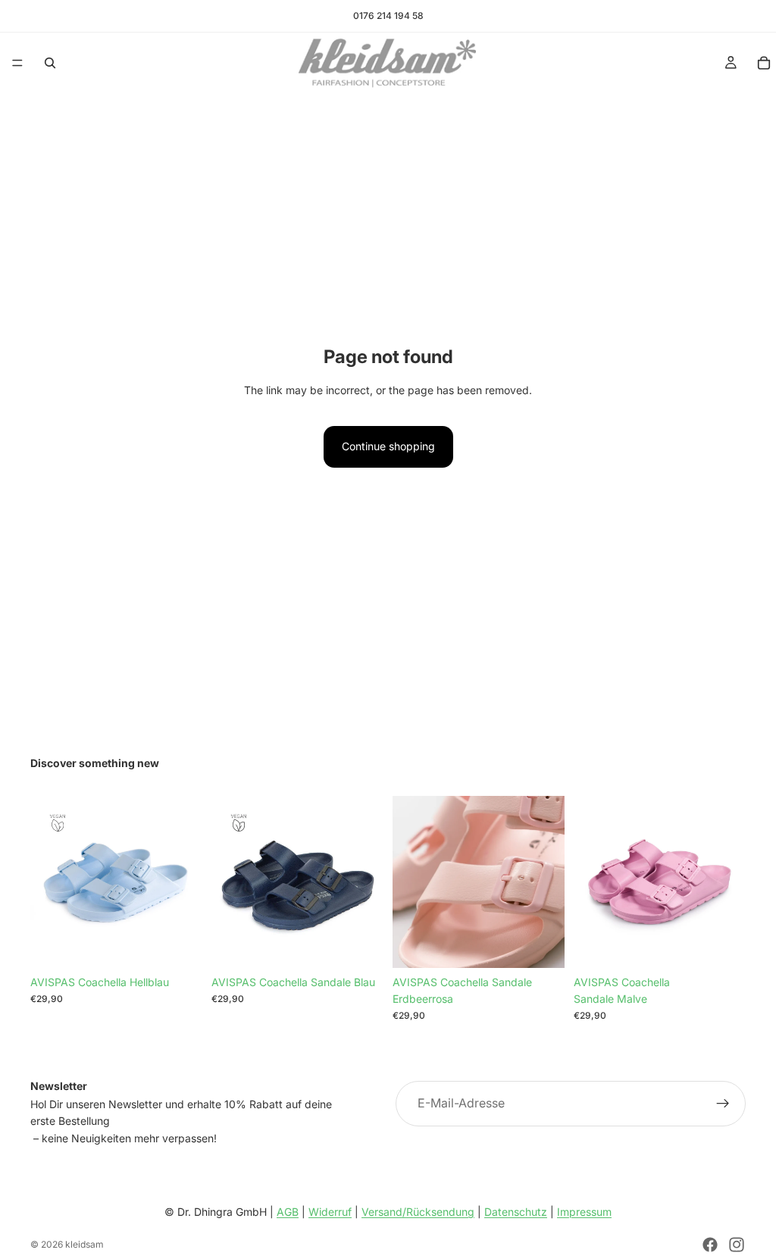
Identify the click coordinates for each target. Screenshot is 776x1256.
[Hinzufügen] (178, 944)
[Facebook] (710, 1245)
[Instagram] (737, 1245)
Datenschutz (515, 1211)
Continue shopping (388, 446)
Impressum (584, 1211)
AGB (288, 1211)
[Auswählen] (360, 944)
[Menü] (17, 62)
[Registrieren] (723, 1104)
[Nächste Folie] (185, 881)
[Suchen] (50, 63)
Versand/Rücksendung (417, 1211)
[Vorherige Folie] (47, 881)
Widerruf (330, 1211)
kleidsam (84, 1244)
